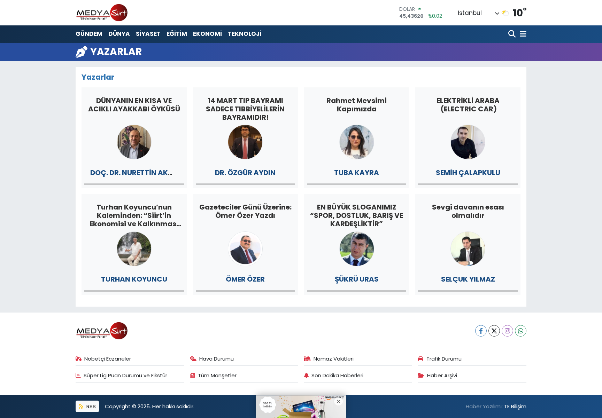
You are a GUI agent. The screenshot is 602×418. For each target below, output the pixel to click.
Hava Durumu (216, 358)
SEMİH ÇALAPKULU (468, 173)
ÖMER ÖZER (245, 279)
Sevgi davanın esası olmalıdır (468, 211)
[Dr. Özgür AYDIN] (245, 141)
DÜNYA (119, 34)
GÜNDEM (89, 34)
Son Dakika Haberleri (337, 375)
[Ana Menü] (522, 34)
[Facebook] (481, 331)
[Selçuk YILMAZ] (467, 248)
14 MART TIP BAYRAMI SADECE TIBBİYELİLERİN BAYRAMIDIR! (245, 108)
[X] (494, 331)
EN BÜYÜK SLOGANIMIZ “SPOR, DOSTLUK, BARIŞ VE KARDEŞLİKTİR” (356, 215)
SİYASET (148, 34)
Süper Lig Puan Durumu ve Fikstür (125, 375)
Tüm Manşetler (217, 375)
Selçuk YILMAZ (468, 279)
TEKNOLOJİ (244, 34)
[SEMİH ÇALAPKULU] (467, 141)
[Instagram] (507, 331)
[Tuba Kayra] (356, 141)
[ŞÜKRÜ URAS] (356, 248)
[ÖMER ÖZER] (245, 248)
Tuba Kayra (356, 173)
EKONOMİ (207, 34)
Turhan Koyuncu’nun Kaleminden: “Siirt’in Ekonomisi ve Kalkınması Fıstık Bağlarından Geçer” (134, 215)
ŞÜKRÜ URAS (357, 279)
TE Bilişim (515, 406)
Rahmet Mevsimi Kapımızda (356, 104)
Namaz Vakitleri (334, 358)
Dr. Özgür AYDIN (245, 173)
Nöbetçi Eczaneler (107, 358)
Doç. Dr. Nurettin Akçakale (143, 173)
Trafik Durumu (444, 358)
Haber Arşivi (442, 375)
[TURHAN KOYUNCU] (134, 248)
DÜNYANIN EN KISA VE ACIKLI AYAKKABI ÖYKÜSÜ (134, 104)
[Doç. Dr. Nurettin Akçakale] (134, 141)
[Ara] (512, 34)
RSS (90, 406)
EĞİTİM (177, 34)
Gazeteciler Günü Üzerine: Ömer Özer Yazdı (245, 211)
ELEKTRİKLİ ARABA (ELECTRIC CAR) (468, 104)
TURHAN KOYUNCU (134, 279)
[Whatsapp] (520, 331)
